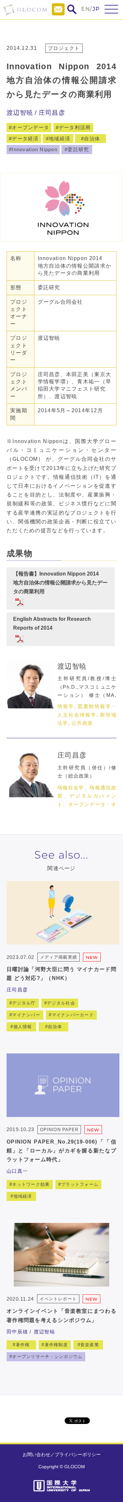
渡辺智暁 (20, 112)
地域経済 (59, 138)
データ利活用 (75, 127)
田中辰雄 (17, 1331)
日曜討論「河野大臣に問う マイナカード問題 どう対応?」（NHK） (61, 973)
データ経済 (25, 138)
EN (85, 9)
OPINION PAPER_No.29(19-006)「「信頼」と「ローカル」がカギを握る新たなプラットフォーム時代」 (61, 1150)
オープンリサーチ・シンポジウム (47, 1356)
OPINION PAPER (59, 1129)
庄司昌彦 (52, 112)
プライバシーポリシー (78, 1454)
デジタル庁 (23, 1003)
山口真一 (17, 1171)
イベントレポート (58, 1298)
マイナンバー (26, 1014)
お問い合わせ (36, 1454)
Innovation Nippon (34, 149)
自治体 (92, 138)
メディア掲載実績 (58, 957)
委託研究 (78, 149)
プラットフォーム (79, 1184)
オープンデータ (30, 127)
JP (96, 9)
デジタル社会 (61, 1003)
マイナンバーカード (73, 1014)
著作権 (23, 1344)
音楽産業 (89, 1344)
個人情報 (22, 1026)
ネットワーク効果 (31, 1184)
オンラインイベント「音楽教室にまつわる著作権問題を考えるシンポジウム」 (61, 1315)
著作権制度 (56, 1344)
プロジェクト (64, 48)
